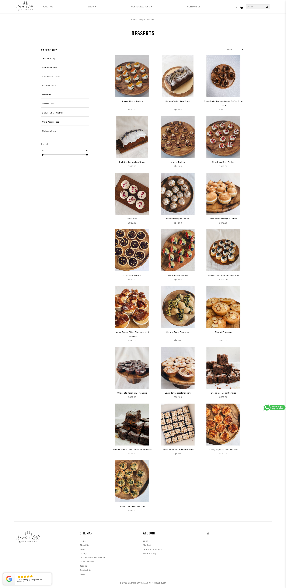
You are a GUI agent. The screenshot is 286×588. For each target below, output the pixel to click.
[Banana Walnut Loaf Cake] (178, 76)
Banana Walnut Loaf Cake (177, 101)
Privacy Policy (149, 553)
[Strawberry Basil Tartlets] (223, 137)
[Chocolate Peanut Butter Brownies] (178, 424)
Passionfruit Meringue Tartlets (223, 218)
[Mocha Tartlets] (178, 137)
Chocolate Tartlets (132, 275)
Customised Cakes (51, 76)
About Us (84, 545)
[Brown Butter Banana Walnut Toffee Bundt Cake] (223, 76)
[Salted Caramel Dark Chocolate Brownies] (132, 424)
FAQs (82, 574)
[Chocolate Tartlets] (132, 250)
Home (134, 20)
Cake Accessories (50, 122)
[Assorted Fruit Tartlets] (178, 250)
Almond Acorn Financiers (177, 332)
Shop (141, 20)
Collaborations (49, 131)
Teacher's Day (48, 58)
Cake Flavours (87, 562)
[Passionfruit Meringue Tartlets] (223, 194)
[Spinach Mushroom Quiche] (132, 481)
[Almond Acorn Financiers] (178, 307)
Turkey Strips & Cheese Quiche (223, 449)
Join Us (83, 566)
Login (145, 541)
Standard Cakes (49, 67)
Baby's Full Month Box (52, 113)
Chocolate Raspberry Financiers (132, 393)
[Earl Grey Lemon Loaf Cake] (132, 137)
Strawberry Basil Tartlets (223, 162)
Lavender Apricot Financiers (178, 393)
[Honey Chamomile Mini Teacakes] (223, 250)
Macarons (132, 218)
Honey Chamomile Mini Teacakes (223, 275)
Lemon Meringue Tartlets (177, 218)
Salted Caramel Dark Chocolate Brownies (132, 449)
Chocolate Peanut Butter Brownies (178, 449)
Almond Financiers (223, 332)
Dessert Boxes (49, 103)
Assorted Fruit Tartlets (178, 275)
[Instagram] (208, 533)
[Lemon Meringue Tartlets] (178, 194)
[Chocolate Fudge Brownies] (223, 368)
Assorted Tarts (49, 85)
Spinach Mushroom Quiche (132, 506)
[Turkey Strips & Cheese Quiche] (223, 424)
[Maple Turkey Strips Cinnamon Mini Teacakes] (132, 307)
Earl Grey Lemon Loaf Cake (132, 162)
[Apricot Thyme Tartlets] (132, 76)
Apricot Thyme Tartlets (132, 101)
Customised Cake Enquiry (92, 558)
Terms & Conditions (152, 549)
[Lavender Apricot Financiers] (178, 368)
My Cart (147, 545)
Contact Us (85, 570)
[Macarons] (132, 194)
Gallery (83, 553)
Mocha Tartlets (178, 162)
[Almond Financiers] (223, 307)
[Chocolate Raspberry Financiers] (132, 368)
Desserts (150, 20)
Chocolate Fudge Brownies (223, 393)
